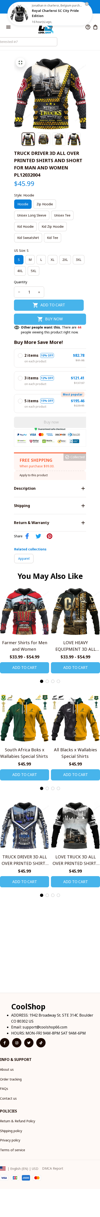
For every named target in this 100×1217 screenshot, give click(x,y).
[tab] (41, 681)
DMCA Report (52, 1168)
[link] (19, 14)
